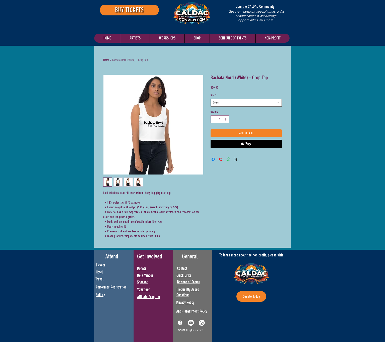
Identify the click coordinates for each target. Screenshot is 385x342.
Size (213, 95)
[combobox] (246, 103)
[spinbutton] (219, 119)
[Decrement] (213, 119)
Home (106, 60)
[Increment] (225, 119)
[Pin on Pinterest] (220, 159)
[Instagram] (202, 323)
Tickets (100, 265)
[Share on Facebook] (213, 159)
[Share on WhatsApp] (228, 159)
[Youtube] (191, 323)
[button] (232, 38)
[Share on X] (236, 159)
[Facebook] (180, 323)
